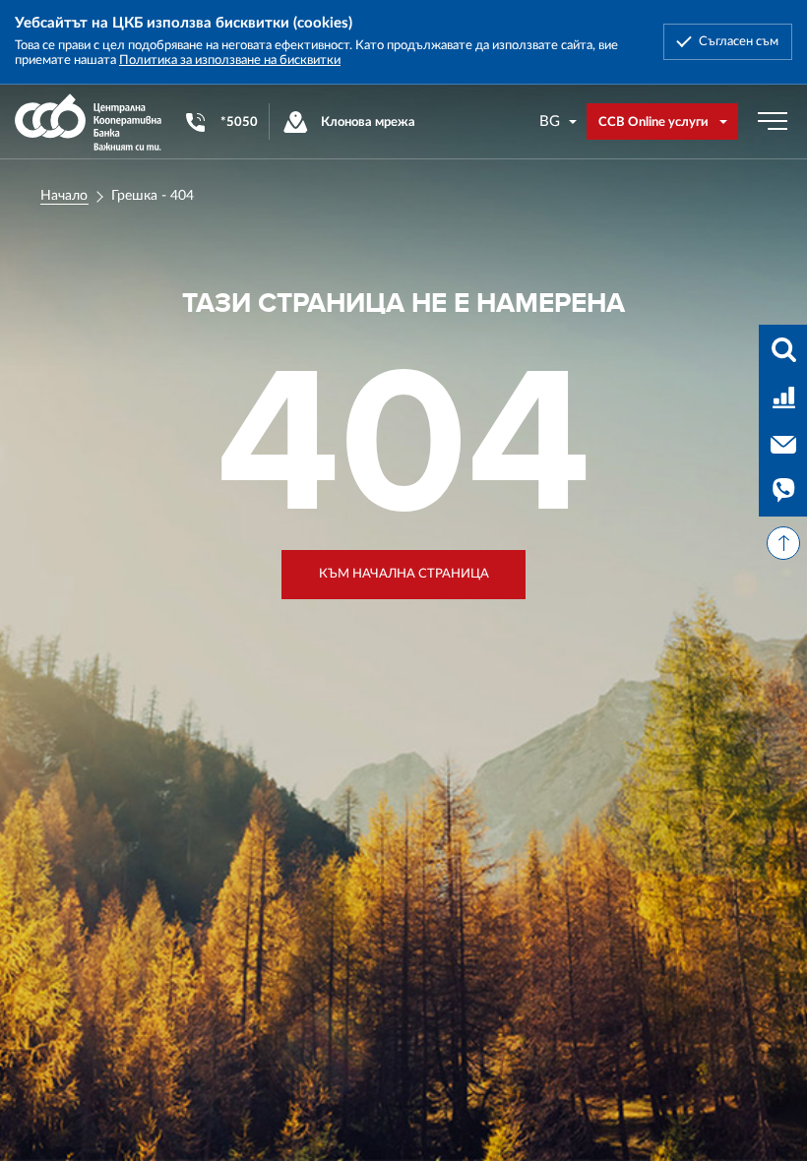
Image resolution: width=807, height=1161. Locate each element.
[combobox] (559, 121)
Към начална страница (404, 573)
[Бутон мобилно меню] (772, 122)
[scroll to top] (783, 543)
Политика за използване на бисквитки (230, 60)
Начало (64, 196)
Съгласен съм (738, 41)
